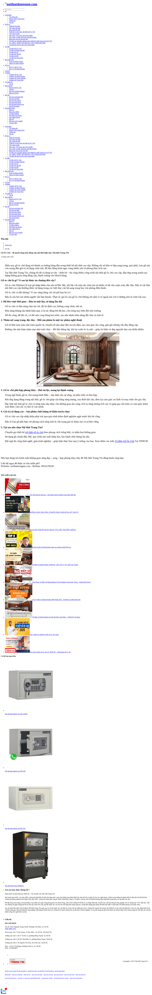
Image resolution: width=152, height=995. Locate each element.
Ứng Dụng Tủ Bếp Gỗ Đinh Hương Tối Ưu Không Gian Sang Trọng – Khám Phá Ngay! (61, 582)
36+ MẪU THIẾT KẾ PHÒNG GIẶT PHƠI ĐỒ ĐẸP (27, 43)
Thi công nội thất (14, 28)
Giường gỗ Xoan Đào (16, 80)
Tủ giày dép (13, 123)
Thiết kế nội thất (14, 26)
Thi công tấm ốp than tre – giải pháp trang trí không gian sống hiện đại (53, 495)
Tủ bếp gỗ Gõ (13, 52)
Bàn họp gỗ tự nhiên (16, 121)
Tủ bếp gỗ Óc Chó (15, 48)
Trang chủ (8, 245)
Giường (7, 73)
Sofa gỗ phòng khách (16, 61)
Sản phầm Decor (14, 117)
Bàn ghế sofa (9, 60)
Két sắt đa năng (14, 106)
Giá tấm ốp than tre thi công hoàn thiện (22, 45)
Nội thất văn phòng (15, 115)
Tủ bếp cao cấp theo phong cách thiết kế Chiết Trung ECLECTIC (30, 41)
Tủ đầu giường (14, 114)
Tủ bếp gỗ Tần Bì (15, 54)
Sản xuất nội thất (14, 30)
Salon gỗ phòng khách (16, 63)
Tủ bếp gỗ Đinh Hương (17, 50)
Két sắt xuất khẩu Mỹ (16, 97)
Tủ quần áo (8, 82)
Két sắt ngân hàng (15, 102)
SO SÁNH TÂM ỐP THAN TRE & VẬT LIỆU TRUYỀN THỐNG (53, 530)
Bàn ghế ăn (8, 86)
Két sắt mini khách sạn (16, 104)
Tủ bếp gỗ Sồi (13, 56)
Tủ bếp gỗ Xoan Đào (16, 58)
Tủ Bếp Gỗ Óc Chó (124, 441)
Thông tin (12, 21)
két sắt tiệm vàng (32, 971)
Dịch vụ (7, 24)
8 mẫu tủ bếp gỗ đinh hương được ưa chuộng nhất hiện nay (51, 547)
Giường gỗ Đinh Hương (17, 76)
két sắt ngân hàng (60, 971)
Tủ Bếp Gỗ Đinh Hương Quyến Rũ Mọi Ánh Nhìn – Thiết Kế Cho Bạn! (56, 617)
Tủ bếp (7, 47)
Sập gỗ (11, 119)
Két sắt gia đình (14, 99)
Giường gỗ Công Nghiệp (17, 78)
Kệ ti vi (7, 65)
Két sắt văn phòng (15, 101)
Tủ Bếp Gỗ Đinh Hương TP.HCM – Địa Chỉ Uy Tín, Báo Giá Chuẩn (55, 565)
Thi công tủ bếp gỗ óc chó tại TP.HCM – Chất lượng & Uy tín (50, 652)
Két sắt (7, 95)
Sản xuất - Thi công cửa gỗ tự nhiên (21, 35)
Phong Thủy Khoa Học (17, 19)
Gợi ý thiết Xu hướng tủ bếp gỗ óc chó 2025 (44, 634)
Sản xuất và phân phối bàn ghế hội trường (23, 37)
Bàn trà (11, 110)
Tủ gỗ (11, 84)
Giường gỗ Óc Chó (15, 74)
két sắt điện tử (42, 971)
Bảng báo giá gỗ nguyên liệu (18, 39)
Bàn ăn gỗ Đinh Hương (17, 91)
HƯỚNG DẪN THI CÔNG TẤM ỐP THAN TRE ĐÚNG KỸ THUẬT (54, 512)
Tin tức (11, 22)
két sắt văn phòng (22, 971)
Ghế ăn (11, 89)
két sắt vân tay (50, 971)
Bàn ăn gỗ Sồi (13, 93)
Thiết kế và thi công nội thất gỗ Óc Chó (22, 32)
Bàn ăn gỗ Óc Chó (15, 88)
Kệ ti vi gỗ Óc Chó (15, 67)
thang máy (8, 974)
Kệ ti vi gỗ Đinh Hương (17, 69)
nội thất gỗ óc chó (34, 432)
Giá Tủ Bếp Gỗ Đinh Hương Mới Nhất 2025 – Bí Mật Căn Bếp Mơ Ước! (56, 600)
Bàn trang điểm (14, 112)
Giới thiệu (8, 15)
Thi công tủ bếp (14, 34)
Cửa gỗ (7, 71)
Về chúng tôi (13, 17)
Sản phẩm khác (10, 108)
